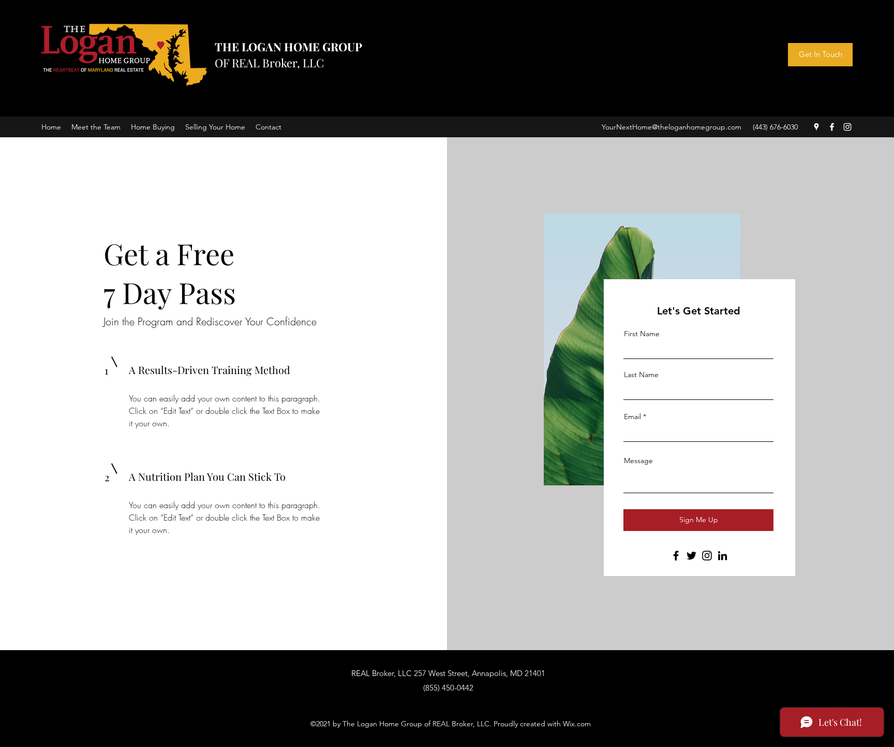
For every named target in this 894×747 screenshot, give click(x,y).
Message (638, 460)
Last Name (641, 374)
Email (632, 416)
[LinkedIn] (722, 555)
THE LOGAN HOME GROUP (288, 46)
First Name (642, 333)
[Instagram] (847, 127)
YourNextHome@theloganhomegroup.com (671, 127)
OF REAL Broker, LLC (269, 62)
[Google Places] (816, 127)
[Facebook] (832, 127)
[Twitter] (691, 555)
